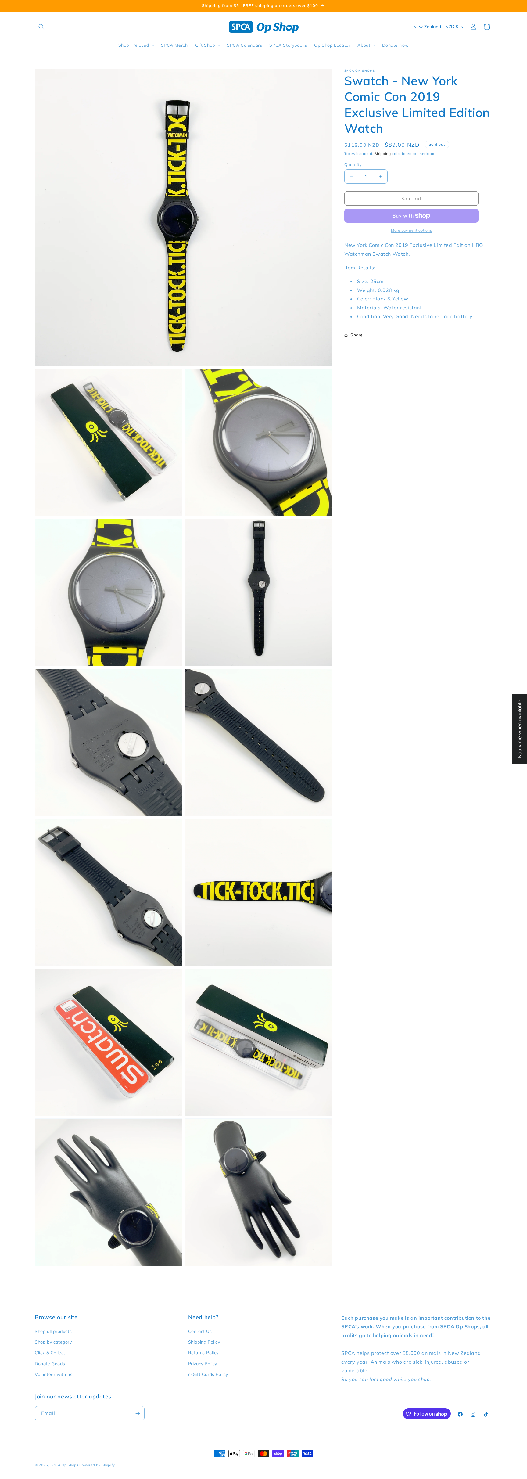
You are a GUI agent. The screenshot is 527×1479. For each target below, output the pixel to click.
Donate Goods (50, 1363)
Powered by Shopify (97, 1465)
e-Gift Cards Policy (208, 1374)
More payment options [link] (411, 230)
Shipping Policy (204, 1342)
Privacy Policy (202, 1363)
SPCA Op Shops (64, 1465)
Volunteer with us (53, 1374)
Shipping (383, 153)
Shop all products (53, 1331)
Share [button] (356, 334)
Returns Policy (203, 1353)
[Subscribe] (137, 1413)
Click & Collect (50, 1353)
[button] (41, 27)
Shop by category (53, 1342)
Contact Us (200, 1331)
